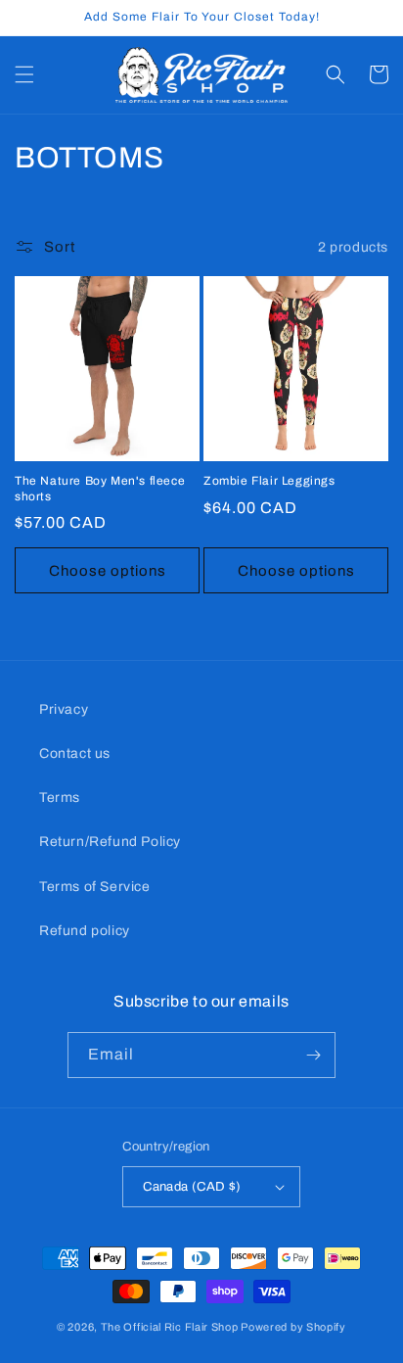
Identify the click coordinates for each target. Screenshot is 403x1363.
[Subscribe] (313, 1055)
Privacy (63, 709)
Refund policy (84, 930)
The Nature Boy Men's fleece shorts (100, 488)
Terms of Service (95, 886)
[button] (24, 74)
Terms (59, 797)
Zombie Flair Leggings (269, 481)
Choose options (107, 571)
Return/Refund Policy (110, 841)
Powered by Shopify (293, 1327)
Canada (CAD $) (192, 1187)
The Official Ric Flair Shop (170, 1327)
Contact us (75, 753)
